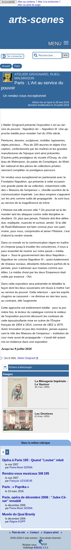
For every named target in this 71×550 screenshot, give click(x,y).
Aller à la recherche (48, 1)
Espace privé (51, 532)
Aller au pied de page (29, 5)
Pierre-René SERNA (21, 467)
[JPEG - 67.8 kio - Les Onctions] (18, 430)
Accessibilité (8, 2)
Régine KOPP (17, 521)
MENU (54, 43)
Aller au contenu (26, 1)
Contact (34, 532)
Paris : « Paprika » (15, 487)
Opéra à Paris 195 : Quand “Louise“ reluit (33, 460)
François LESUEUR (20, 480)
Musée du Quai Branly (18, 514)
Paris (17, 66)
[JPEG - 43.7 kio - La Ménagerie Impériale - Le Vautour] (18, 406)
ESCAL (38, 547)
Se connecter (14, 56)
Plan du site (19, 532)
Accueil (6, 66)
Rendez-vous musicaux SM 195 (25, 473)
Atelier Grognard (26, 358)
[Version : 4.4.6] (43, 545)
